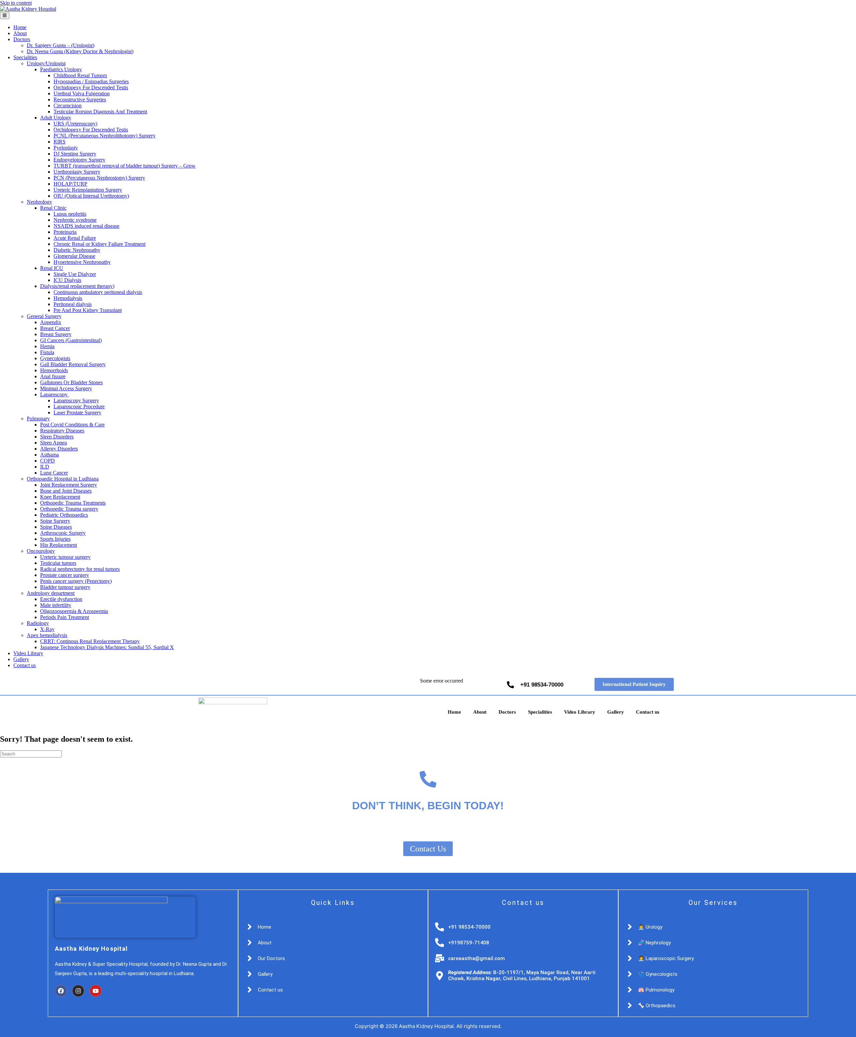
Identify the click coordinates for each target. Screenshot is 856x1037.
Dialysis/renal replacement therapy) (77, 286)
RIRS (60, 141)
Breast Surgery (56, 334)
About (20, 33)
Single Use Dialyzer (75, 274)
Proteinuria (65, 232)
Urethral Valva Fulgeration (82, 93)
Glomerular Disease (74, 256)
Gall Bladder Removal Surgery (73, 364)
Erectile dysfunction (61, 599)
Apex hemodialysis (47, 635)
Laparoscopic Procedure (79, 406)
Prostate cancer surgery (64, 575)
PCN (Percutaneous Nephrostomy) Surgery (99, 178)
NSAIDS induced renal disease (86, 226)
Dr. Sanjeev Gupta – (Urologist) (60, 45)
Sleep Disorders (57, 436)
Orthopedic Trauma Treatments (73, 503)
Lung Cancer (54, 473)
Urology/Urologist (46, 63)
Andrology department (51, 593)
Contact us (24, 665)
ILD (44, 467)
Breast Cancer (55, 328)
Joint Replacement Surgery (68, 485)
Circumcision (68, 105)
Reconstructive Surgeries (80, 99)
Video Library (28, 653)
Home (19, 27)
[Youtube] (96, 991)
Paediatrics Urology (61, 69)
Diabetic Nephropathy (77, 250)
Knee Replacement (60, 497)
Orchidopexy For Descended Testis (91, 87)
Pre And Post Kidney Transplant (88, 310)
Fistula (47, 352)
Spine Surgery (55, 521)
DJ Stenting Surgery (75, 154)
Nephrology (39, 202)
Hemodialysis (68, 298)
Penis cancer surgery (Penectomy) (76, 581)
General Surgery (44, 316)
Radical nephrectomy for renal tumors (80, 569)
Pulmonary (38, 418)
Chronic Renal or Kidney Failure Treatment (99, 244)
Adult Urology (55, 117)
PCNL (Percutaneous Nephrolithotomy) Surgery (104, 135)
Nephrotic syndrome (75, 220)
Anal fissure (53, 376)
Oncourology (41, 551)
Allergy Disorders (59, 448)
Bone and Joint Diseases (66, 491)
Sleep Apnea (53, 442)
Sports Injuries (55, 539)
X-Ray (47, 629)
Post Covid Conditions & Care (72, 424)
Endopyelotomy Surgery (79, 160)
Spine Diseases (56, 527)
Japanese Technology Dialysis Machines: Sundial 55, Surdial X (107, 647)
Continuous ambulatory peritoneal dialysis (98, 292)
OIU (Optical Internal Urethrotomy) (91, 196)
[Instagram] (78, 991)
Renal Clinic (53, 208)
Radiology (38, 623)
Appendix (50, 322)
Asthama (49, 454)
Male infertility (55, 605)
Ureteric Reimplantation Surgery (88, 190)
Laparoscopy (54, 394)
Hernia (47, 346)
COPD (47, 460)
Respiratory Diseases (62, 430)
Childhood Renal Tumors (80, 75)
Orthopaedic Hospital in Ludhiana (63, 479)
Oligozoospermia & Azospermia (74, 611)
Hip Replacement (58, 545)
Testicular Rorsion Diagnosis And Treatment (100, 111)
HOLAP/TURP (70, 184)
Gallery (21, 659)
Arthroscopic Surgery (63, 533)
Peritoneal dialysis (73, 304)
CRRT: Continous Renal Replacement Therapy (90, 641)
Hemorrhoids (54, 370)
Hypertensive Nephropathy (82, 262)
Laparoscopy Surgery (76, 400)
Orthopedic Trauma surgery (69, 509)
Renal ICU (51, 268)
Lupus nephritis (70, 214)
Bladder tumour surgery (65, 587)
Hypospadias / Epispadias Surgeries (91, 81)
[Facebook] (61, 991)
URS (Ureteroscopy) (75, 123)
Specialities (25, 57)
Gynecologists (55, 358)
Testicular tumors (58, 563)
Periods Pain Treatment (64, 617)
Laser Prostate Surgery (77, 412)
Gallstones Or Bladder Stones (71, 382)
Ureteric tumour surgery (65, 557)
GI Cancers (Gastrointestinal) (71, 340)
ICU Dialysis (67, 280)
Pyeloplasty (66, 147)
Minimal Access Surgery (66, 388)
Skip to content (16, 3)
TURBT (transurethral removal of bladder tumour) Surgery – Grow (125, 166)
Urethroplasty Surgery (77, 172)
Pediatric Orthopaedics (64, 515)
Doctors (21, 39)
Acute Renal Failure (75, 238)
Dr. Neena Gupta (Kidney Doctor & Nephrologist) (80, 51)
